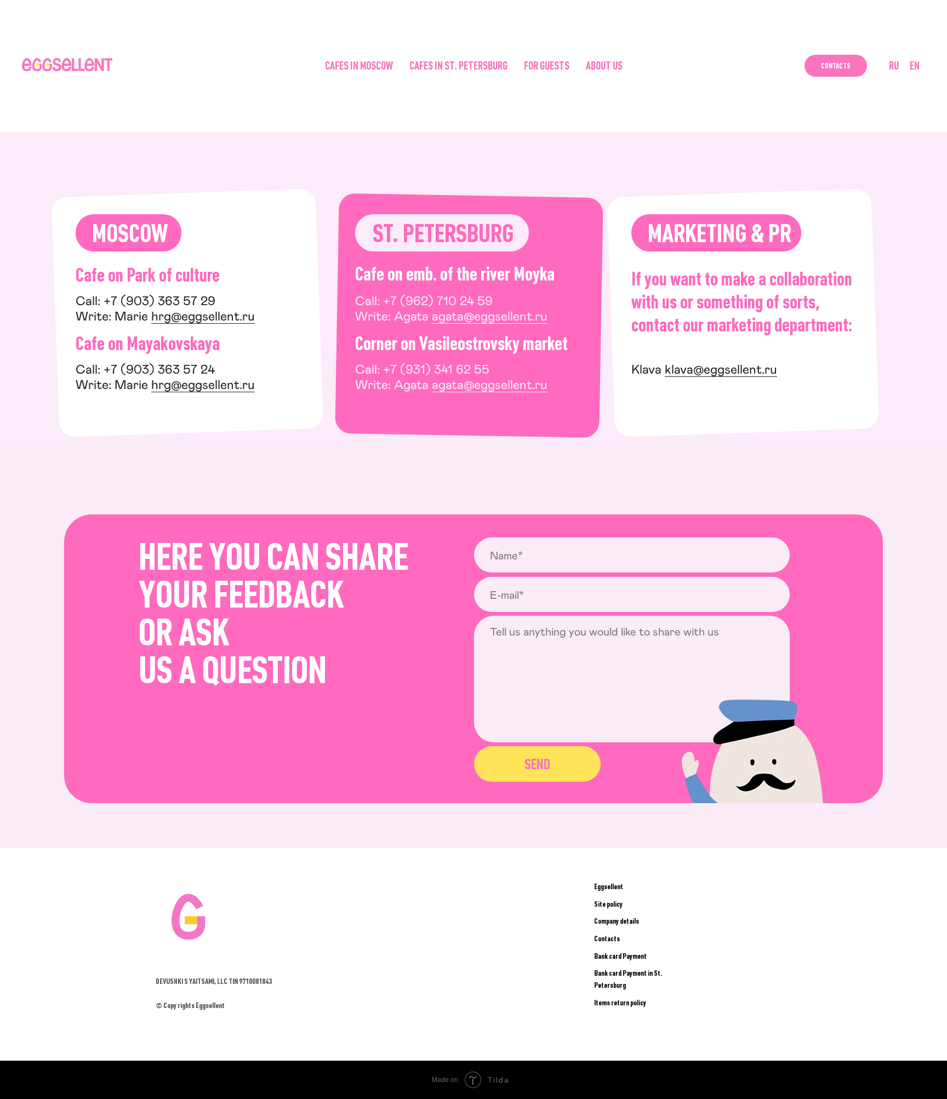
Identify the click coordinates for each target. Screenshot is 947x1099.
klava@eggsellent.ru (721, 368)
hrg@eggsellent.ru (203, 315)
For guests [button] (546, 66)
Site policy (608, 904)
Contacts (836, 65)
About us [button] (604, 66)
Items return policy (620, 1002)
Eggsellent (608, 886)
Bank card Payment (620, 956)
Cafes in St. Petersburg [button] (458, 66)
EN (915, 66)
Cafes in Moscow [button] (359, 66)
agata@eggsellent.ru (489, 315)
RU (894, 66)
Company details (616, 921)
